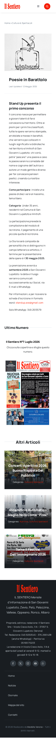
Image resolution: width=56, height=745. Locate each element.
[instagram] (28, 663)
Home (7, 23)
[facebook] (13, 663)
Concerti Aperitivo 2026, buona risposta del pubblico (28, 470)
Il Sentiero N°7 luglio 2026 (23, 341)
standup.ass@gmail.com (29, 302)
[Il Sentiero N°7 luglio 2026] (28, 361)
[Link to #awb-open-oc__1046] (47, 6)
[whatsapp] (43, 663)
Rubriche (24, 521)
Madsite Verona (35, 726)
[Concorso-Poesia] (28, 34)
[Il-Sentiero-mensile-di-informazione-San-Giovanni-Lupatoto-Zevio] (18, 4)
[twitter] (21, 663)
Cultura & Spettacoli (22, 23)
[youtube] (36, 663)
